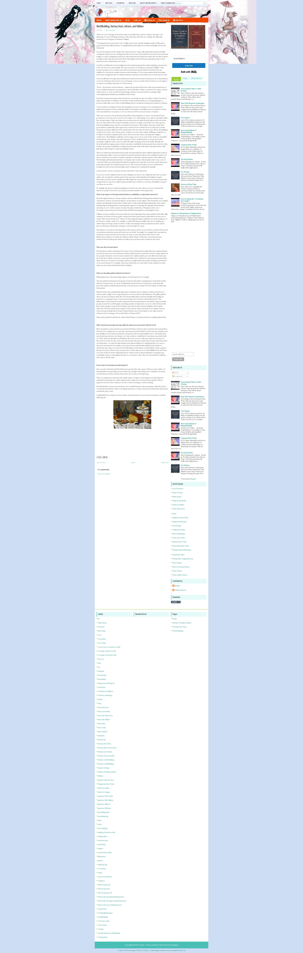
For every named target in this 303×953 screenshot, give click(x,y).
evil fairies (101, 687)
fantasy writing (103, 768)
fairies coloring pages (168, 3)
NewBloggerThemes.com (177, 950)
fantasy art (102, 740)
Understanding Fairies (112, 20)
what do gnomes (104, 889)
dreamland (102, 679)
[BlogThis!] (100, 457)
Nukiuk (177, 586)
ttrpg (100, 873)
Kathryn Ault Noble (179, 501)
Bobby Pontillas (178, 505)
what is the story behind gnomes (110, 905)
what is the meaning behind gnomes (111, 897)
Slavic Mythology (178, 534)
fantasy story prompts (106, 756)
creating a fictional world (107, 655)
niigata (100, 849)
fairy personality (104, 711)
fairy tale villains (104, 720)
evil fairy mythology (105, 695)
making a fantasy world (106, 832)
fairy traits (102, 728)
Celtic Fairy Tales (178, 538)
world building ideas (105, 913)
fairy (99, 703)
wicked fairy (102, 909)
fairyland (101, 736)
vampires (101, 881)
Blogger (193, 479)
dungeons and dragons (106, 683)
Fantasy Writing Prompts (148, 3)
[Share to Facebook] (104, 457)
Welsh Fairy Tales (178, 530)
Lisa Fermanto (177, 489)
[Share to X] (102, 457)
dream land (102, 675)
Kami (174, 514)
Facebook (149, 20)
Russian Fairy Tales (179, 542)
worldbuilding (103, 917)
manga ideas (102, 836)
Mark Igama (176, 497)
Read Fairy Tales (178, 555)
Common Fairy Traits (189, 145)
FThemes (127, 950)
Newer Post (101, 462)
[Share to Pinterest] (106, 457)
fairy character (103, 707)
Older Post (165, 462)
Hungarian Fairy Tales (106, 784)
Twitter (178, 20)
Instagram (164, 20)
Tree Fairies (185, 118)
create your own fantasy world (109, 647)
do (99, 667)
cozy (99, 635)
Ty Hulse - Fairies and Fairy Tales (150, 945)
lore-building (102, 828)
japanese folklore (104, 804)
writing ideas (103, 937)
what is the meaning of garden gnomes (112, 901)
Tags (185, 78)
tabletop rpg (102, 865)
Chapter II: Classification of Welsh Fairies (186, 213)
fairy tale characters (105, 716)
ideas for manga (104, 792)
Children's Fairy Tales (180, 518)
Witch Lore (132, 3)
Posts (176, 373)
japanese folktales (104, 808)
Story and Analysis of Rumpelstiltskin (188, 131)
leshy (100, 824)
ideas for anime (103, 788)
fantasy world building (106, 760)
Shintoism (101, 857)
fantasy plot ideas (104, 744)
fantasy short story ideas (107, 748)
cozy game (102, 639)
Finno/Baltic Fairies (179, 575)
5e (99, 619)
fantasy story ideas (105, 752)
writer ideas (102, 925)
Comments (178, 376)
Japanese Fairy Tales (105, 796)
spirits (100, 861)
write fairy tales (103, 921)
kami (99, 820)
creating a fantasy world (107, 651)
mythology (102, 844)
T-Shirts (136, 20)
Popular (176, 80)
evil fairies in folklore (105, 691)
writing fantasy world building (109, 933)
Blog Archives (196, 78)
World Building (177, 631)
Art (126, 20)
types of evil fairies (105, 877)
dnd (99, 663)
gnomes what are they (106, 780)
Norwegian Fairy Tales (180, 546)
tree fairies (102, 869)
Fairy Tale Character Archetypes (192, 103)
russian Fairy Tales (105, 853)
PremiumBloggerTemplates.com (159, 950)
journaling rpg (103, 816)
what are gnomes (104, 885)
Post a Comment (104, 474)
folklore (100, 776)
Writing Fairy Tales (179, 627)
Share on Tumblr (176, 602)
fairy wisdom (102, 732)
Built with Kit (189, 72)
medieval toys (103, 840)
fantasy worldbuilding (106, 764)
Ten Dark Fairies (187, 159)
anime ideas (102, 623)
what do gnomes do (105, 893)
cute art (101, 659)
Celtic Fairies (177, 571)
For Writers (120, 3)
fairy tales (101, 724)
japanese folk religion (105, 800)
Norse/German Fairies (180, 567)
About (99, 3)
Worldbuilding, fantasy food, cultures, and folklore (120, 26)
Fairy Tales (108, 3)
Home (98, 20)
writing (100, 929)
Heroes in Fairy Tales (188, 184)
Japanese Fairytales (179, 522)
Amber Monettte (178, 509)
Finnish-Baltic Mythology (181, 550)
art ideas (101, 627)
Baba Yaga (101, 631)
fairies (100, 699)
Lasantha (145, 950)
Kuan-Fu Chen (177, 493)
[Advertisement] (180, 11)
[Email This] (97, 457)
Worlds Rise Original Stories (182, 559)
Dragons (101, 671)
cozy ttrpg (102, 643)
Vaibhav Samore (181, 590)
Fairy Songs (176, 526)
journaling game (104, 812)
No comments (110, 30)
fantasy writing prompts (107, 772)
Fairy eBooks (177, 563)
